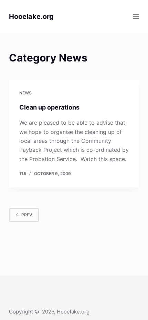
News (25, 92)
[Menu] (136, 16)
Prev (26, 214)
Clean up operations (49, 107)
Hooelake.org (31, 16)
